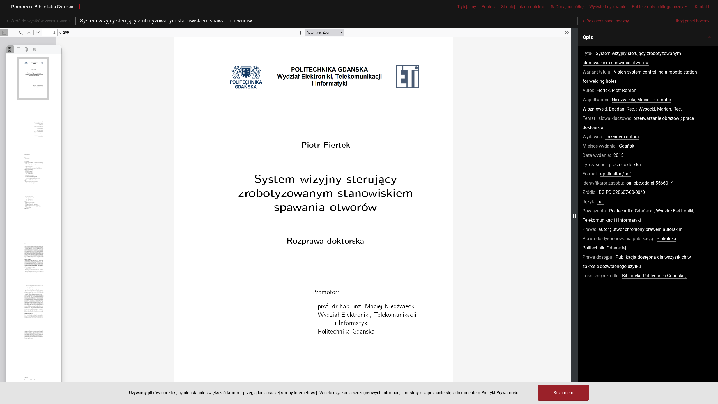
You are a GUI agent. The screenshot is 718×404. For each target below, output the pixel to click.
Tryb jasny (466, 6)
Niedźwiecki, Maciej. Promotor (641, 99)
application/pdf (615, 173)
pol (600, 201)
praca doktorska (625, 164)
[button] (648, 37)
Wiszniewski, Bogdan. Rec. (609, 109)
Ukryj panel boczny (691, 21)
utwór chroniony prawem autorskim (648, 229)
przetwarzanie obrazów (656, 118)
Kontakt (702, 6)
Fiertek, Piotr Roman (616, 90)
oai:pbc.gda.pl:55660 (647, 183)
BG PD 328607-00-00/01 (623, 192)
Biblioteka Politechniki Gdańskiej (654, 275)
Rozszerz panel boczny (607, 21)
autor (604, 229)
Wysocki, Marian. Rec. (660, 109)
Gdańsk (626, 146)
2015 (618, 155)
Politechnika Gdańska (630, 211)
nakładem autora (622, 136)
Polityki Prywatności (500, 392)
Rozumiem (563, 392)
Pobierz (489, 6)
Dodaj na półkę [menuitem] (570, 6)
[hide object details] (574, 216)
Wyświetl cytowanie (607, 6)
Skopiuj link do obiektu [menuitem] (522, 6)
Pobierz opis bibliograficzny (657, 6)
